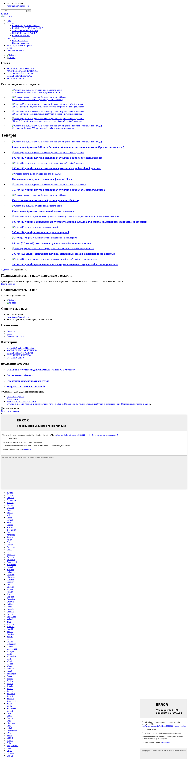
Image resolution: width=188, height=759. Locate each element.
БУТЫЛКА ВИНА (21, 35)
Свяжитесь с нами (15, 50)
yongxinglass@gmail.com (18, 6)
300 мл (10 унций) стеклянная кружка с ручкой (40, 232)
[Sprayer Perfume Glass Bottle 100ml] (36, 174)
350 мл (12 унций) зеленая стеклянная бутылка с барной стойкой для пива (47, 114)
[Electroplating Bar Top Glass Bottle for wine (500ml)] (39, 195)
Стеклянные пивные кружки (34, 404)
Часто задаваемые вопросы (19, 45)
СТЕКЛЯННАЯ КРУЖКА (24, 33)
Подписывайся (8, 284)
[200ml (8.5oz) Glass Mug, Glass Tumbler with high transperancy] (53, 248)
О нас (9, 48)
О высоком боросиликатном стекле (28, 380)
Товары (10, 23)
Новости (11, 38)
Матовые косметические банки (135, 404)
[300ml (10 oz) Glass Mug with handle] (35, 227)
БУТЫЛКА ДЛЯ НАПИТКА (25, 25)
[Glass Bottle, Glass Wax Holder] (37, 206)
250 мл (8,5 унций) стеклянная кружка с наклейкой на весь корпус (52, 243)
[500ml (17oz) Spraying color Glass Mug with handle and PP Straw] (54, 259)
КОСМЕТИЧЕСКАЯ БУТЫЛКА (27, 28)
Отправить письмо (10, 411)
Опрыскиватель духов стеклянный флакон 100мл (42, 179)
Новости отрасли (20, 40)
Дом (9, 20)
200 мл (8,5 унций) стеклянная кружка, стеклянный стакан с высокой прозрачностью (63, 253)
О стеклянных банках (20, 375)
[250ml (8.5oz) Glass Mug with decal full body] (44, 238)
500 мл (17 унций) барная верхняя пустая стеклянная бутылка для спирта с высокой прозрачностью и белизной (79, 221)
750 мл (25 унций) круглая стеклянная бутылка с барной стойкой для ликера (48, 107)
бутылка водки (113, 404)
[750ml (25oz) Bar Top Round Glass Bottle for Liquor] (49, 184)
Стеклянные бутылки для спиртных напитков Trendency (41, 369)
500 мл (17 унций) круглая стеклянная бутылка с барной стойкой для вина (47, 121)
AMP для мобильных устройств (21, 401)
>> (12, 270)
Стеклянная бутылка (95, 404)
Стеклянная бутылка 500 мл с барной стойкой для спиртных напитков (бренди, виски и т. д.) (68, 147)
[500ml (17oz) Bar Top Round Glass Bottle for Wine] (48, 152)
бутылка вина (13, 404)
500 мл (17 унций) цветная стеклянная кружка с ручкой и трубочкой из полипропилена (65, 264)
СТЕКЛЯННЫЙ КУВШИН (25, 30)
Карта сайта (12, 399)
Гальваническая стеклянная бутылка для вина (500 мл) (37, 99)
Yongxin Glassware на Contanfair (26, 386)
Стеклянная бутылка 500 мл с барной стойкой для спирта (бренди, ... (44, 128)
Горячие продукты (15, 396)
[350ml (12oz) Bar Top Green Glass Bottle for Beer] (48, 163)
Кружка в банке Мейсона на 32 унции (67, 404)
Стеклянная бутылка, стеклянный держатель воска (36, 92)
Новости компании (21, 43)
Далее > (7, 270)
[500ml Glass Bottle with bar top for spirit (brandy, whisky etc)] (57, 142)
